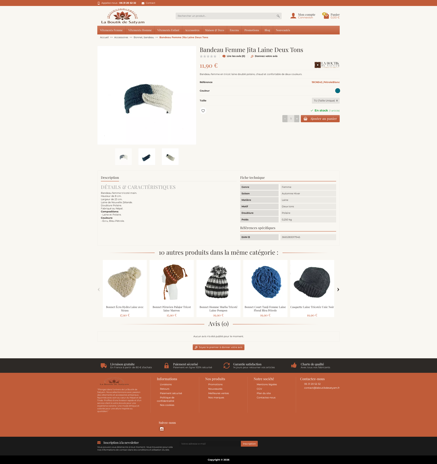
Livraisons (166, 384)
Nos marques (216, 397)
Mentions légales (267, 384)
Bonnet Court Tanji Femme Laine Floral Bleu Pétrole (265, 308)
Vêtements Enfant (168, 30)
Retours (164, 388)
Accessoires (192, 30)
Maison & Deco (214, 30)
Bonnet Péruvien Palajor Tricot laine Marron (172, 308)
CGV (259, 388)
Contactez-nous (266, 397)
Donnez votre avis (266, 56)
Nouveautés (283, 30)
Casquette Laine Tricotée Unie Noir (312, 307)
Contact (150, 2)
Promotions (251, 30)
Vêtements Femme (111, 30)
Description (110, 177)
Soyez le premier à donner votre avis (220, 347)
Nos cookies (167, 405)
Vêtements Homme (140, 30)
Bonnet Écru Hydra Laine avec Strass (125, 308)
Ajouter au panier (323, 118)
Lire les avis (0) (236, 56)
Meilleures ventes (218, 393)
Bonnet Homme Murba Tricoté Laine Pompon (218, 308)
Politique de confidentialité (165, 399)
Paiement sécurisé (171, 393)
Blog (267, 30)
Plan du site (264, 393)
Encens (234, 30)
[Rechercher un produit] (278, 16)
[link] (162, 429)
